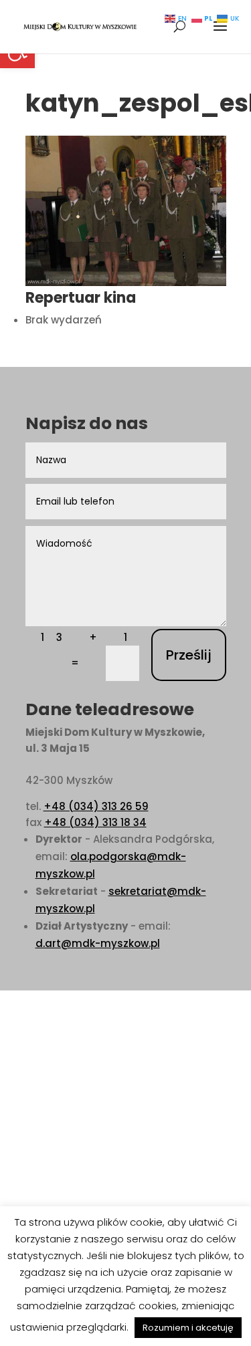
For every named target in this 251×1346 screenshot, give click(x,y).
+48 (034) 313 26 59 (96, 806)
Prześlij (189, 655)
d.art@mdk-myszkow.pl (97, 943)
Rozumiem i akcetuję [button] (188, 1327)
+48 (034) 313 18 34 (95, 822)
